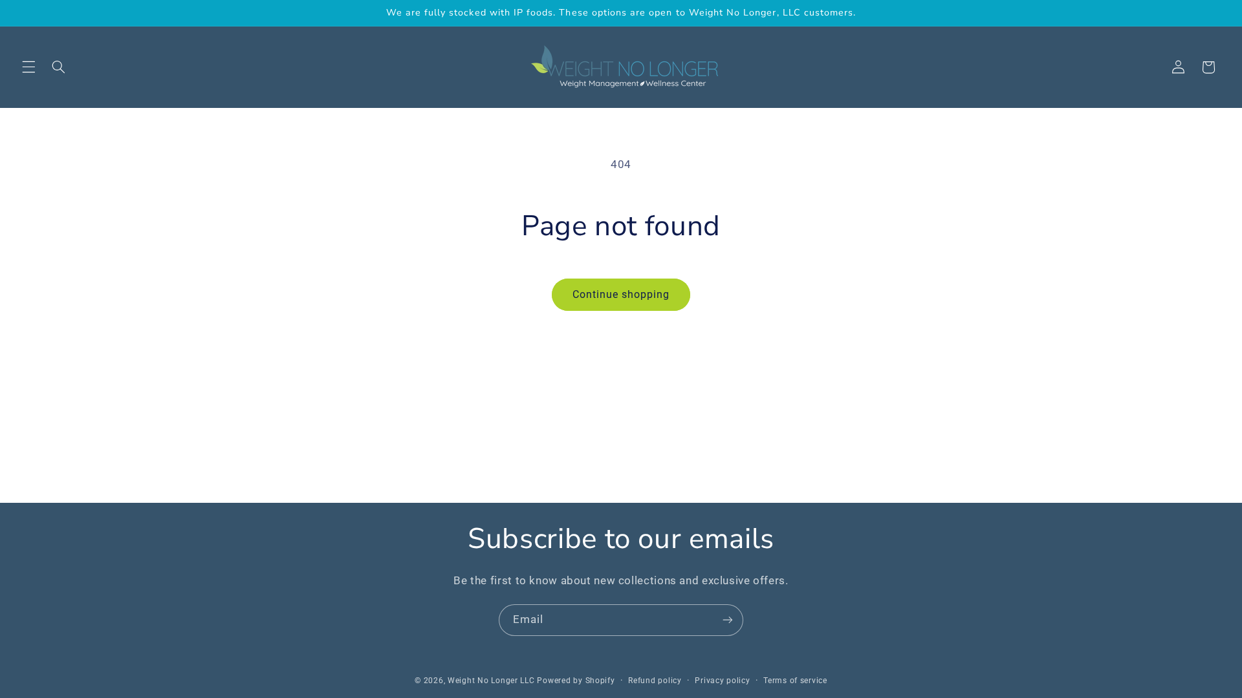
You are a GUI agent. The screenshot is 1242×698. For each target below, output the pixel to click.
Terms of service (795, 680)
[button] (28, 67)
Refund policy (655, 680)
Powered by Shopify (576, 680)
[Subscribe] (728, 620)
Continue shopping (621, 294)
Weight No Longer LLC (491, 680)
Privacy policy (722, 680)
